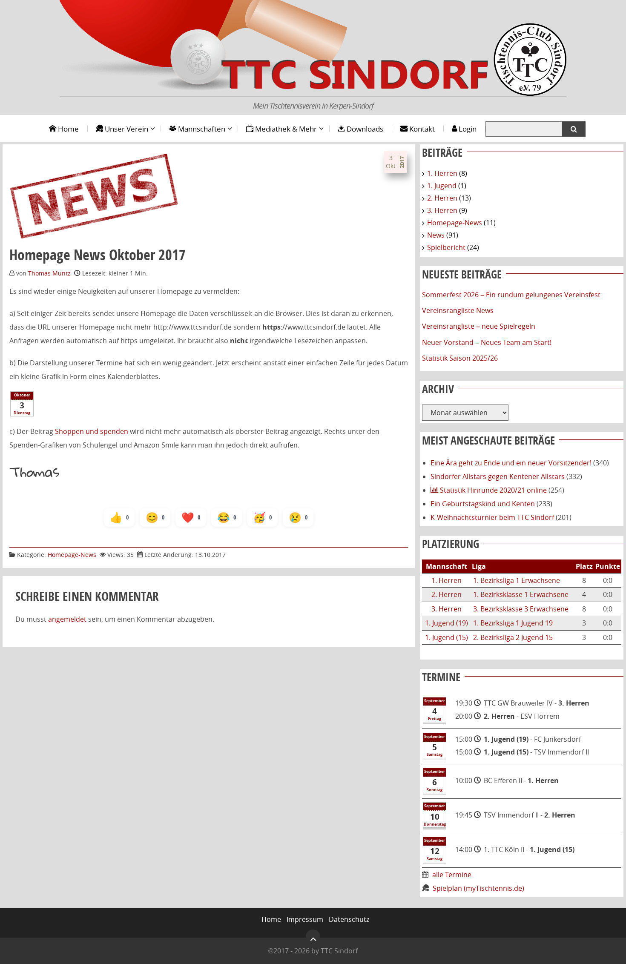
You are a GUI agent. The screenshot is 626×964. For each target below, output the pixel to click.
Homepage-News (72, 555)
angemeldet (67, 619)
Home (67, 129)
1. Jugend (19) (446, 623)
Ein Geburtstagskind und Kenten (483, 503)
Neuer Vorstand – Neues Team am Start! (486, 342)
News (436, 235)
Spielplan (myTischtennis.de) (478, 888)
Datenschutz (349, 919)
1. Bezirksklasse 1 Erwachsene (521, 594)
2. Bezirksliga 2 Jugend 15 (513, 637)
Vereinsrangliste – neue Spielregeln (478, 326)
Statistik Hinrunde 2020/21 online (492, 490)
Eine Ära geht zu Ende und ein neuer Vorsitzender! (511, 463)
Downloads (364, 129)
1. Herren (442, 173)
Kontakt (421, 129)
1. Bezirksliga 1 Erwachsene (516, 580)
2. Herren (442, 198)
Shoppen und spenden (91, 431)
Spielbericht (446, 247)
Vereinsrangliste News (458, 310)
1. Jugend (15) (446, 637)
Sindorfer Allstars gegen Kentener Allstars (498, 476)
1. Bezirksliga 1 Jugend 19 (513, 623)
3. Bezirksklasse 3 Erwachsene (521, 609)
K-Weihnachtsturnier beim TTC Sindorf (492, 517)
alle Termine (452, 874)
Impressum (305, 919)
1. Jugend (442, 185)
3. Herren (442, 210)
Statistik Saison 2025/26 (460, 358)
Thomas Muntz (49, 273)
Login (467, 129)
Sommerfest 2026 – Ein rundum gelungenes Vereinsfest (511, 294)
